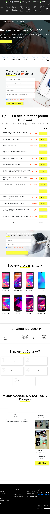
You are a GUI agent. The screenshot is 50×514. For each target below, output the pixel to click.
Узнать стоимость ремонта (14, 103)
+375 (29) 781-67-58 (48, 4)
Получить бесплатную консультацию (17, 253)
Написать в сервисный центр (42, 463)
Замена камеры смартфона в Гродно (15, 337)
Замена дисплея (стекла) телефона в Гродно (44, 337)
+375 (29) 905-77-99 (48, 8)
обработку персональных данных (18, 99)
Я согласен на (15, 99)
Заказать (43, 133)
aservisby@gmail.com (32, 496)
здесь (41, 222)
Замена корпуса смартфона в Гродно (34, 337)
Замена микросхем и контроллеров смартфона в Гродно (5, 337)
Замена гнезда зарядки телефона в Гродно (25, 337)
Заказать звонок (6, 41)
